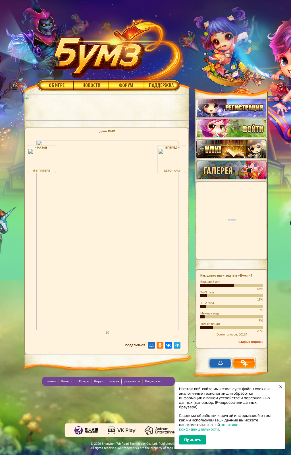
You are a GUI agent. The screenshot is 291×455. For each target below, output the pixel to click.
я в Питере (41, 170)
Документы (132, 381)
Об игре (55, 85)
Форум (126, 85)
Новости (91, 85)
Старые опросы (250, 341)
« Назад (42, 147)
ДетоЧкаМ (172, 170)
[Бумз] (115, 46)
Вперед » (172, 147)
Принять (192, 439)
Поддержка (162, 85)
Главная (50, 381)
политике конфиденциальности (208, 427)
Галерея (114, 381)
